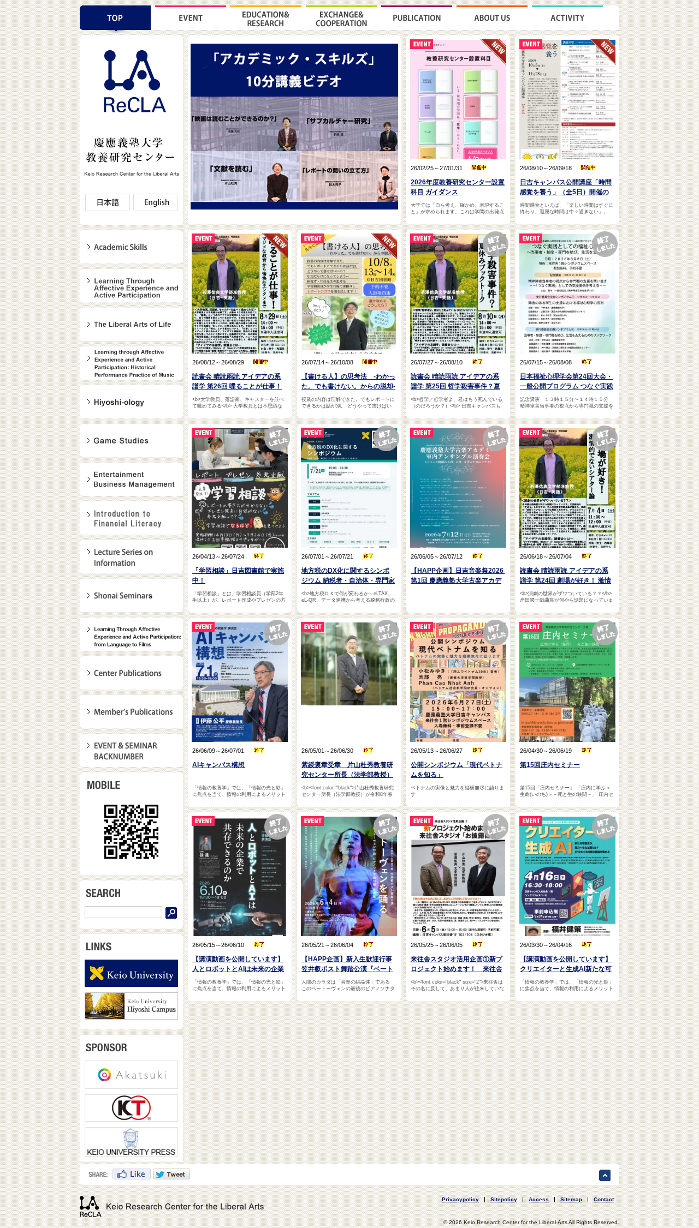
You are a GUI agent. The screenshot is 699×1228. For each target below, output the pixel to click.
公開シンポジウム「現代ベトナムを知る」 (456, 769)
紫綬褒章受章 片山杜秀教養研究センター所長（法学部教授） (347, 769)
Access (539, 1199)
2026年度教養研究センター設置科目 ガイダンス (458, 187)
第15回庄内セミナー (550, 765)
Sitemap (571, 1199)
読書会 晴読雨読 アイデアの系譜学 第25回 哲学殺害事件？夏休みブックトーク (455, 382)
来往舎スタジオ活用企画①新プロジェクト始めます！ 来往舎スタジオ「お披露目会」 (456, 964)
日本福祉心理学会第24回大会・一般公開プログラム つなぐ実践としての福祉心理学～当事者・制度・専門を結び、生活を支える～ (566, 382)
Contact (604, 1199)
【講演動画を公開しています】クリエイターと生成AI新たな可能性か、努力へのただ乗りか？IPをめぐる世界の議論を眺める (566, 964)
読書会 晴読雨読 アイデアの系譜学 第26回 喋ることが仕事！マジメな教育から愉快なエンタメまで (238, 382)
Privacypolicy (460, 1199)
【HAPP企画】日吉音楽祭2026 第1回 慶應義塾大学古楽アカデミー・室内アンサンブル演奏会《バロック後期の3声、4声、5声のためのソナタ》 (458, 576)
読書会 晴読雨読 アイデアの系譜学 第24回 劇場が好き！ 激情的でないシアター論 (565, 576)
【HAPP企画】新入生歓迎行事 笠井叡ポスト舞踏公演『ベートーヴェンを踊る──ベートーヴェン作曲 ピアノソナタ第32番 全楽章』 (348, 964)
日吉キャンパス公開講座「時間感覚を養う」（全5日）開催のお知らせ (566, 187)
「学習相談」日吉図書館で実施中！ (238, 575)
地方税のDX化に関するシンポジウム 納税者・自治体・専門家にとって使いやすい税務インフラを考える (348, 576)
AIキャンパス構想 (218, 765)
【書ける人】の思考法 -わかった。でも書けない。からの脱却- (348, 381)
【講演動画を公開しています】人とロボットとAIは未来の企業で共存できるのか (238, 964)
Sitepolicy (503, 1199)
